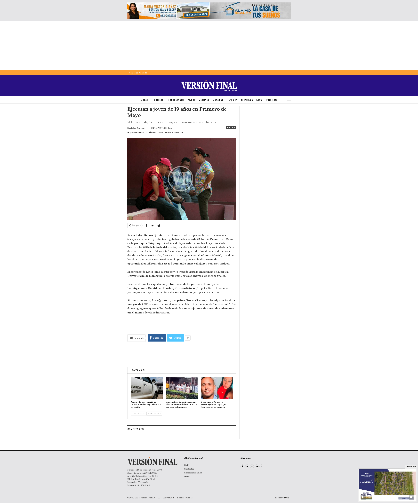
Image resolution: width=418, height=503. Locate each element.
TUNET (287, 498)
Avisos (187, 477)
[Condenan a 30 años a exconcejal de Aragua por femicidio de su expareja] (217, 388)
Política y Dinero (175, 99)
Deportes (204, 99)
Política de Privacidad (184, 498)
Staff (186, 465)
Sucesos (158, 99)
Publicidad (272, 99)
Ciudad (144, 99)
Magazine (218, 99)
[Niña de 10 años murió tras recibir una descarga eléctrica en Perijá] (147, 388)
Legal (259, 99)
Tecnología (247, 99)
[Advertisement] (209, 46)
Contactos (189, 469)
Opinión (233, 99)
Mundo (191, 99)
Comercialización (193, 473)
